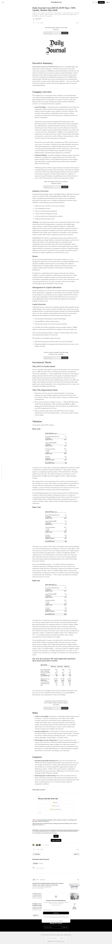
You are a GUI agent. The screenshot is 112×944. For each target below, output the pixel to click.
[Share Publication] (96, 2)
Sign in (108, 2)
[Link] (31, 63)
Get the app (62, 938)
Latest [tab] (37, 879)
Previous (37, 854)
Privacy (58, 934)
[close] (68, 895)
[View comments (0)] (38, 22)
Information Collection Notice (55, 917)
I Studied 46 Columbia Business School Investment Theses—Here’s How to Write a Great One (47, 884)
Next (75, 854)
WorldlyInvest (39, 18)
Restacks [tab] (41, 863)
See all (35, 915)
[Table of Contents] (1, 472)
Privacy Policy (65, 917)
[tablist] (38, 863)
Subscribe (101, 2)
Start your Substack (52, 938)
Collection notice (67, 934)
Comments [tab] (35, 863)
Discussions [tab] (42, 879)
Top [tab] (34, 879)
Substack (50, 941)
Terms (61, 934)
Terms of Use (62, 916)
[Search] (93, 2)
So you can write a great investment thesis (41, 886)
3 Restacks (47, 845)
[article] (56, 886)
